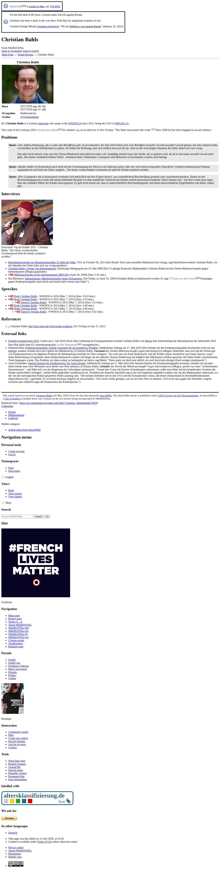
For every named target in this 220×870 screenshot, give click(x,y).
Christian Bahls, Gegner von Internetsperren (32, 268)
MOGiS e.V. (122, 123)
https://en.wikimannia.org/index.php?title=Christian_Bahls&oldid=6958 (58, 403)
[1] (153, 129)
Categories (7, 406)
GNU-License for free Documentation (178, 395)
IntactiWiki (106, 395)
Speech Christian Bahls (33, 302)
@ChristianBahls (29, 117)
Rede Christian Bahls (25, 296)
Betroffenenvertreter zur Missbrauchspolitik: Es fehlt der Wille (41, 262)
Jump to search (31, 51)
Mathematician (16, 415)
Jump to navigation (11, 51)
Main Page (8, 54)
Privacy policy (16, 847)
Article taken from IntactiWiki (24, 429)
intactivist (43, 123)
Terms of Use (44, 841)
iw (60, 129)
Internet (12, 350)
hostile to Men (37, 6)
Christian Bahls (44, 395)
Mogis (148, 340)
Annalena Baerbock (48, 26)
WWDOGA (74, 123)
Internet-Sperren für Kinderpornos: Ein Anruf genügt (56, 363)
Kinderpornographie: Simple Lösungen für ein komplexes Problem (61, 347)
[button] (3, 477)
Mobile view (15, 856)
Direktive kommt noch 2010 (23, 340)
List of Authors (13, 398)
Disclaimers (14, 853)
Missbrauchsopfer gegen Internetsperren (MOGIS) (41, 274)
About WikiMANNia (19, 850)
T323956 (55, 6)
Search (6, 509)
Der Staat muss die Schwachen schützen (50, 326)
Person (12, 411)
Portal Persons (25, 54)
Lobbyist (13, 418)
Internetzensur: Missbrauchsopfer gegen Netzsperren (53, 278)
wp (24, 5)
